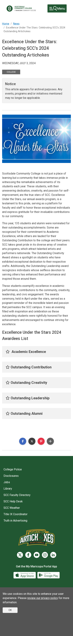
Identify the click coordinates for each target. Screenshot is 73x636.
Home (5, 23)
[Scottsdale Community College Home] (21, 8)
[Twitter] (20, 555)
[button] (22, 441)
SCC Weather (12, 507)
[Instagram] (45, 555)
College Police (13, 469)
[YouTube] (36, 555)
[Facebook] (28, 555)
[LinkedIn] (53, 555)
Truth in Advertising (15, 520)
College (11, 72)
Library (8, 488)
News (16, 23)
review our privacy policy (42, 598)
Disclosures (11, 475)
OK (10, 610)
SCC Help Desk (13, 501)
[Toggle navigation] (57, 8)
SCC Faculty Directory (17, 495)
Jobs (7, 482)
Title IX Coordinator (15, 514)
